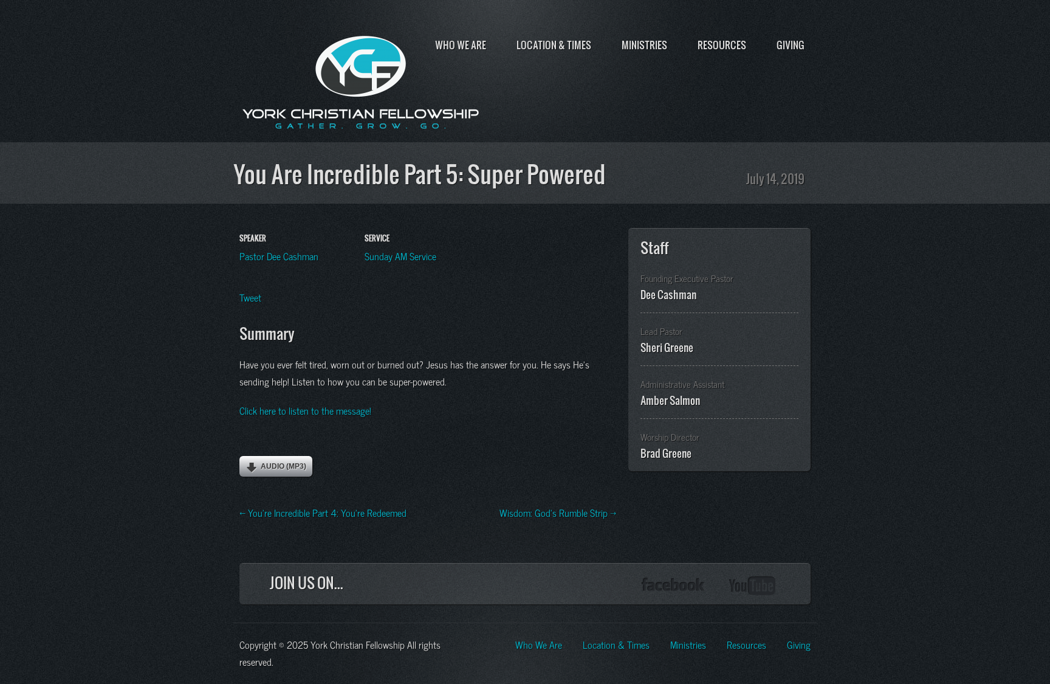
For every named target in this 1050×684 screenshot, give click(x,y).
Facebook (673, 585)
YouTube (753, 585)
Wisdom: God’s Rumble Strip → (557, 512)
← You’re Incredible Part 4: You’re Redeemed (323, 512)
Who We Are (460, 45)
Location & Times (553, 45)
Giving (791, 45)
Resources (722, 45)
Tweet (250, 296)
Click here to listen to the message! (305, 409)
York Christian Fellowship (360, 79)
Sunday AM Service (400, 255)
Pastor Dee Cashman (278, 255)
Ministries (644, 45)
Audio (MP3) (283, 466)
